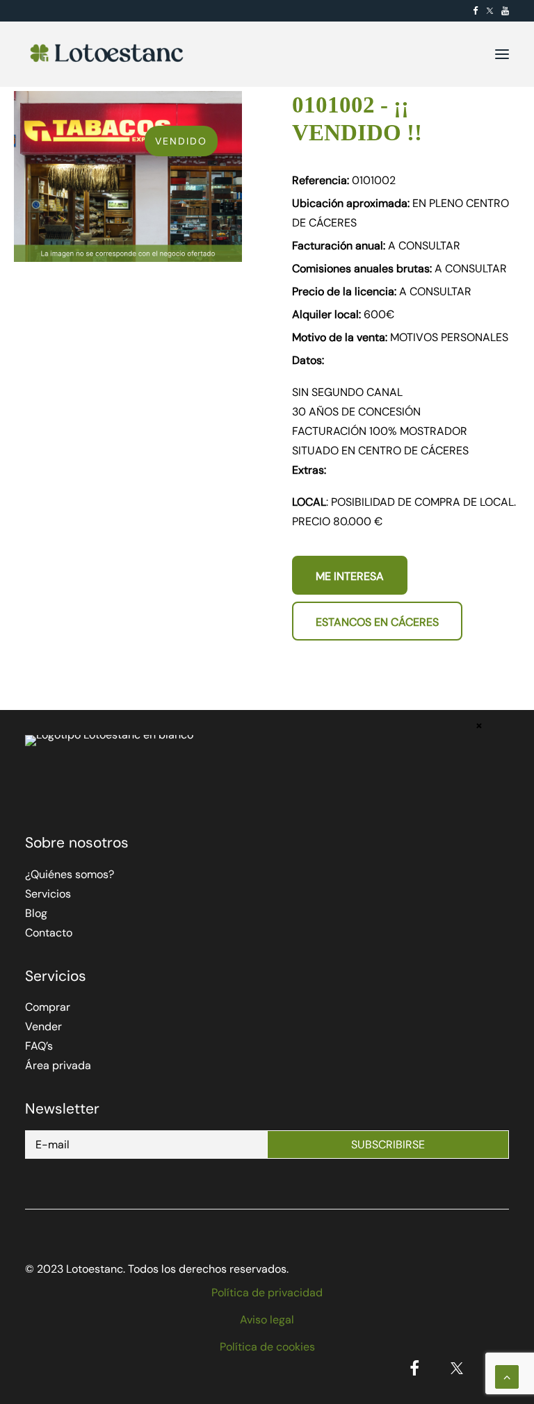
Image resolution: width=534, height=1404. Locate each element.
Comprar (47, 1007)
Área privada (58, 1065)
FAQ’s (39, 1046)
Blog (36, 913)
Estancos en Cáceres (377, 622)
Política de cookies (267, 1346)
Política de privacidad (267, 1292)
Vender (43, 1026)
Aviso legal (267, 1319)
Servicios (48, 893)
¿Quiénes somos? (69, 874)
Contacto (48, 932)
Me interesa (350, 576)
